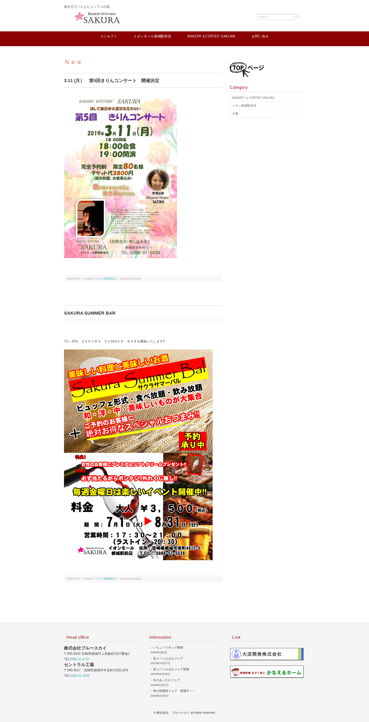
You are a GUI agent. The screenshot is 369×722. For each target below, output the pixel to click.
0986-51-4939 (80, 676)
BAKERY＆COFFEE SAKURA (211, 36)
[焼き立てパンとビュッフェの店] (99, 16)
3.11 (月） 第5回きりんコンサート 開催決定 (111, 80)
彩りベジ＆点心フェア (168, 658)
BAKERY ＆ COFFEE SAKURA (253, 98)
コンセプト (108, 36)
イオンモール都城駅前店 (152, 36)
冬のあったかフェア (166, 680)
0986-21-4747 (80, 659)
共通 (235, 113)
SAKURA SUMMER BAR (89, 313)
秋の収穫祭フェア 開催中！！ (174, 691)
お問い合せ (260, 36)
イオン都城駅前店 (106, 278)
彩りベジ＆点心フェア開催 (171, 669)
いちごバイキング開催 (168, 647)
